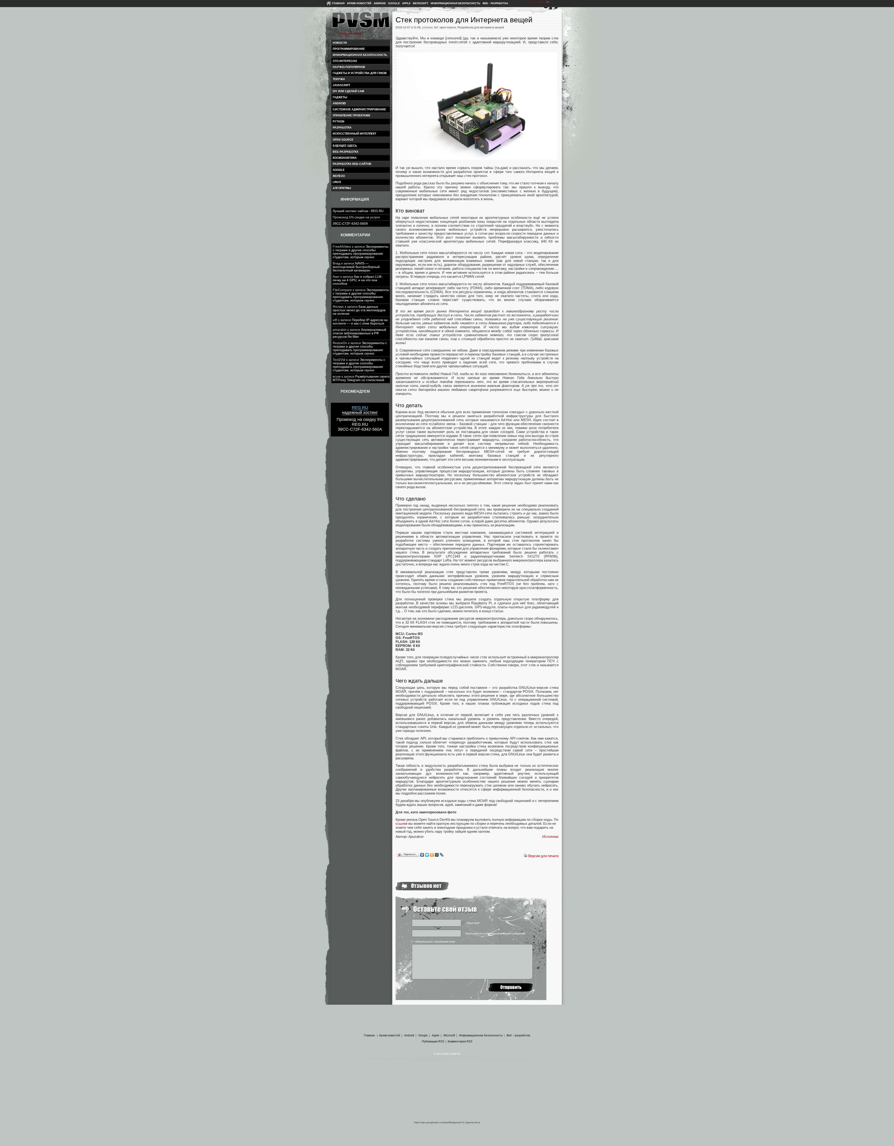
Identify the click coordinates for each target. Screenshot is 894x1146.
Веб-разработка (346, 151)
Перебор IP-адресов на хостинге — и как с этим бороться (360, 321)
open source (343, 139)
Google (394, 3)
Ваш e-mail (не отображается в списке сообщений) (495, 933)
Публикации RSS (433, 1041)
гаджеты (340, 97)
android (339, 103)
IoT (436, 27)
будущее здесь (345, 145)
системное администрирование (359, 109)
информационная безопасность (360, 55)
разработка (342, 127)
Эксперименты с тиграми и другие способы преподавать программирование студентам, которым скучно (360, 252)
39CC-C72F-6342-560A (350, 223)
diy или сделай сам (348, 91)
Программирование (349, 49)
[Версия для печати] (525, 856)
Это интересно (345, 61)
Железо (339, 176)
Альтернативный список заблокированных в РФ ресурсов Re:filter (359, 333)
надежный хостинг (360, 410)
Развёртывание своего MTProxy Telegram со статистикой (361, 378)
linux (337, 182)
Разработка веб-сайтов (352, 164)
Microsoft (420, 3)
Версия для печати (543, 856)
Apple (406, 3)
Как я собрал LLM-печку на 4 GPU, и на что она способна (358, 280)
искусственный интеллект (354, 133)
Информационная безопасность (455, 3)
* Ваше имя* (472, 923)
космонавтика (345, 157)
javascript (341, 85)
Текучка (339, 79)
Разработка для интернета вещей (480, 27)
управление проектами (351, 115)
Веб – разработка (495, 3)
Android (380, 3)
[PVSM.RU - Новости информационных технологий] (360, 22)
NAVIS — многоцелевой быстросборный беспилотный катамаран (356, 267)
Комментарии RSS (460, 1041)
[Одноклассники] (432, 855)
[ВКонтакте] (422, 855)
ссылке (401, 823)
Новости (340, 42)
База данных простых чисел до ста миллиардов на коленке (359, 310)
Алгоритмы (342, 188)
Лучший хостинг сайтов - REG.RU (358, 211)
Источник (550, 836)
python (338, 121)
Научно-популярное (349, 67)
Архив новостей (359, 3)
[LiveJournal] (441, 855)
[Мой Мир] (436, 855)
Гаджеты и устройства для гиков (360, 73)
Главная (338, 3)
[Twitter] (427, 855)
